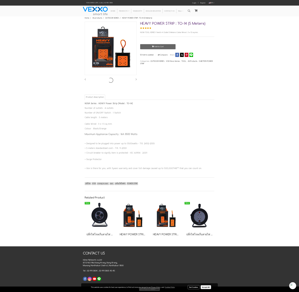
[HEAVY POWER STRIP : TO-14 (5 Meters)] (111, 48)
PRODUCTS (123, 11)
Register (203, 3)
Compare (164, 55)
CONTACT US (169, 11)
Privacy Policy (156, 287)
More (180, 11)
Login (194, 3)
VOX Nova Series (173, 61)
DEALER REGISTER (153, 11)
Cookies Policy (170, 287)
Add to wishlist (148, 55)
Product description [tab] (95, 97)
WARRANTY (137, 11)
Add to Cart (159, 47)
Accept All (206, 287)
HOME (113, 11)
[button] (189, 11)
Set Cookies (193, 287)
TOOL (184, 61)
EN (212, 3)
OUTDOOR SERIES (157, 61)
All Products (193, 61)
